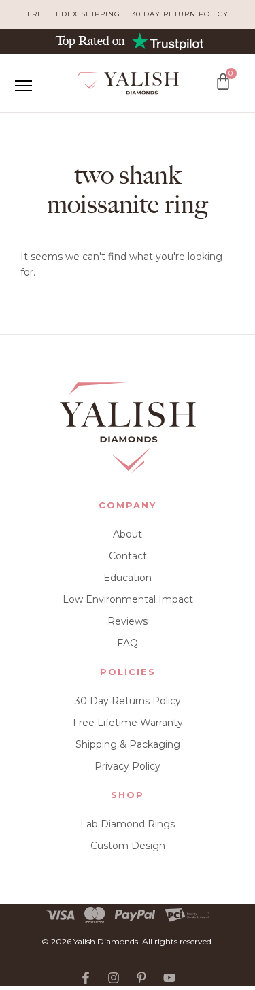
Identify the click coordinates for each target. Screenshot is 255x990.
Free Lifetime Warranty (128, 722)
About (127, 534)
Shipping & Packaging (127, 744)
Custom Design (127, 846)
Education (127, 578)
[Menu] (23, 85)
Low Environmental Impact (128, 599)
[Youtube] (169, 978)
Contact (128, 556)
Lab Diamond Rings (127, 824)
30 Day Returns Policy (128, 701)
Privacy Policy (127, 766)
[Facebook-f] (85, 978)
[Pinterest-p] (141, 978)
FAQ (127, 643)
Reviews (127, 621)
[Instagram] (113, 978)
